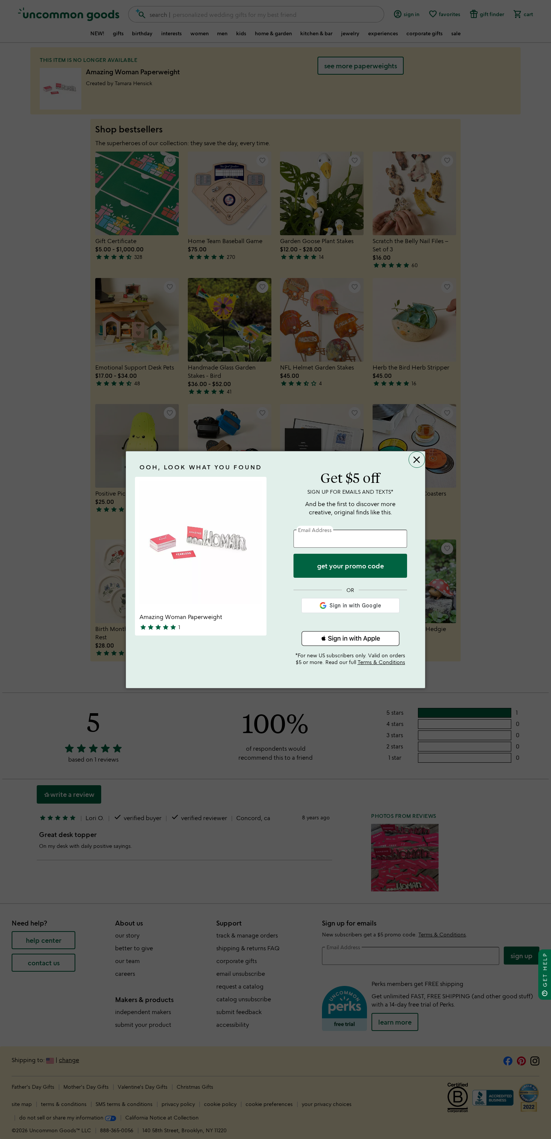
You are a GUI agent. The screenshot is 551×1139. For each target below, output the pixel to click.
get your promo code (350, 566)
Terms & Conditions (381, 662)
